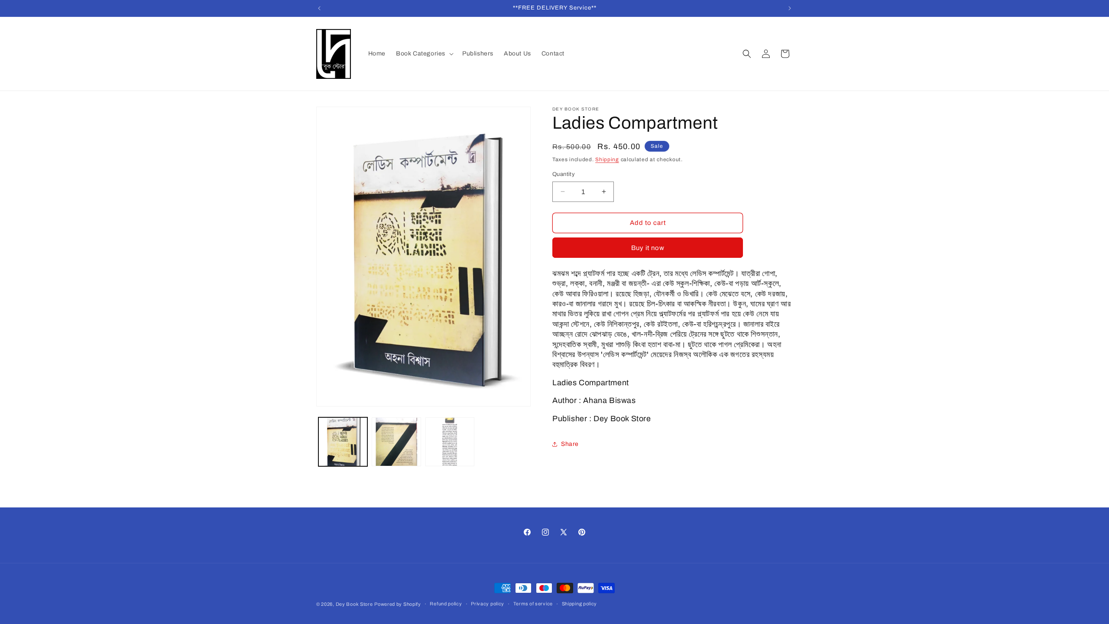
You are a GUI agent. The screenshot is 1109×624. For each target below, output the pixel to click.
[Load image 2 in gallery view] (396, 441)
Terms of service (533, 603)
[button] (424, 54)
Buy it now (648, 247)
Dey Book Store (354, 604)
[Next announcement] (789, 8)
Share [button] (570, 444)
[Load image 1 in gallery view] (342, 441)
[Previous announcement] (319, 8)
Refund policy (446, 603)
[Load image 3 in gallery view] (449, 441)
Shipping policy (579, 603)
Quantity (563, 174)
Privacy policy (487, 603)
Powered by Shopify (397, 604)
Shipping (607, 159)
